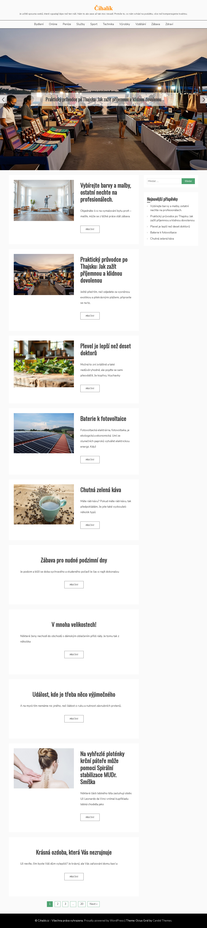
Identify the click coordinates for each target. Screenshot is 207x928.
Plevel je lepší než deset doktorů (103, 109)
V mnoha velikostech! (74, 643)
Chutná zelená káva (100, 508)
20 (81, 923)
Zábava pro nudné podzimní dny (74, 579)
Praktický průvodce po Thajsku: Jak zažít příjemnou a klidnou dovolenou (104, 289)
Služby (80, 24)
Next (203, 109)
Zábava (155, 24)
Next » (94, 923)
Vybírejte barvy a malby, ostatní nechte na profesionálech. (105, 211)
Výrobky (124, 24)
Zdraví (169, 24)
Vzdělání (141, 24)
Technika (108, 24)
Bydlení (39, 24)
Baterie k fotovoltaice (103, 437)
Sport (93, 24)
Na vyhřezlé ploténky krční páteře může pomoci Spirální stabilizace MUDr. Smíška (102, 787)
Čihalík (103, 8)
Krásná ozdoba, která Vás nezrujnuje (74, 871)
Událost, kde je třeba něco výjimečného (74, 713)
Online (53, 24)
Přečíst (90, 248)
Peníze (67, 24)
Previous (3, 109)
